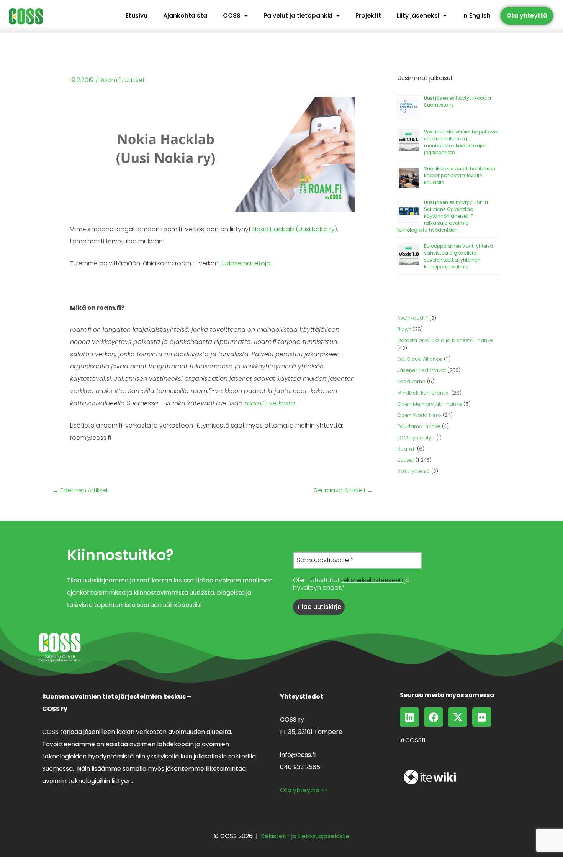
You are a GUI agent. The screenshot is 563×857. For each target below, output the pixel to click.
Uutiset (134, 80)
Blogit (404, 329)
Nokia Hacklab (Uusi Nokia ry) (294, 229)
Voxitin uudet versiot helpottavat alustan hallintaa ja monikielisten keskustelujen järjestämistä (461, 142)
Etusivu (136, 15)
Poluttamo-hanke (418, 426)
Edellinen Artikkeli (80, 490)
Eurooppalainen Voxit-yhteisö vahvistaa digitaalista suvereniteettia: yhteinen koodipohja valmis (458, 256)
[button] (235, 16)
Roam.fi (111, 80)
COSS (232, 15)
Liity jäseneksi (418, 15)
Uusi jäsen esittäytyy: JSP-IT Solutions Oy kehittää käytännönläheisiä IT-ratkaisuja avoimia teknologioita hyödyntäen (443, 216)
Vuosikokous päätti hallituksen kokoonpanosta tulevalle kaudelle (459, 175)
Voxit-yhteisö (413, 471)
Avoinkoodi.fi (412, 318)
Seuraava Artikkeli (343, 490)
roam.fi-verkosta (270, 403)
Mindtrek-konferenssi (423, 392)
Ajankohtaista (185, 15)
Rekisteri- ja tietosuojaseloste (305, 836)
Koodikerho (411, 381)
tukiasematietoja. (246, 263)
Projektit (368, 15)
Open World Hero (419, 415)
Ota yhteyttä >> (304, 790)
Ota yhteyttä (526, 15)
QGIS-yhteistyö (416, 437)
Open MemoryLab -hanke (429, 404)
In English (476, 15)
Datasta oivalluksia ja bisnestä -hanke (445, 340)
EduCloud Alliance (419, 359)
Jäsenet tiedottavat (421, 370)
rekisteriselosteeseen (372, 580)
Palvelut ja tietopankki (297, 15)
